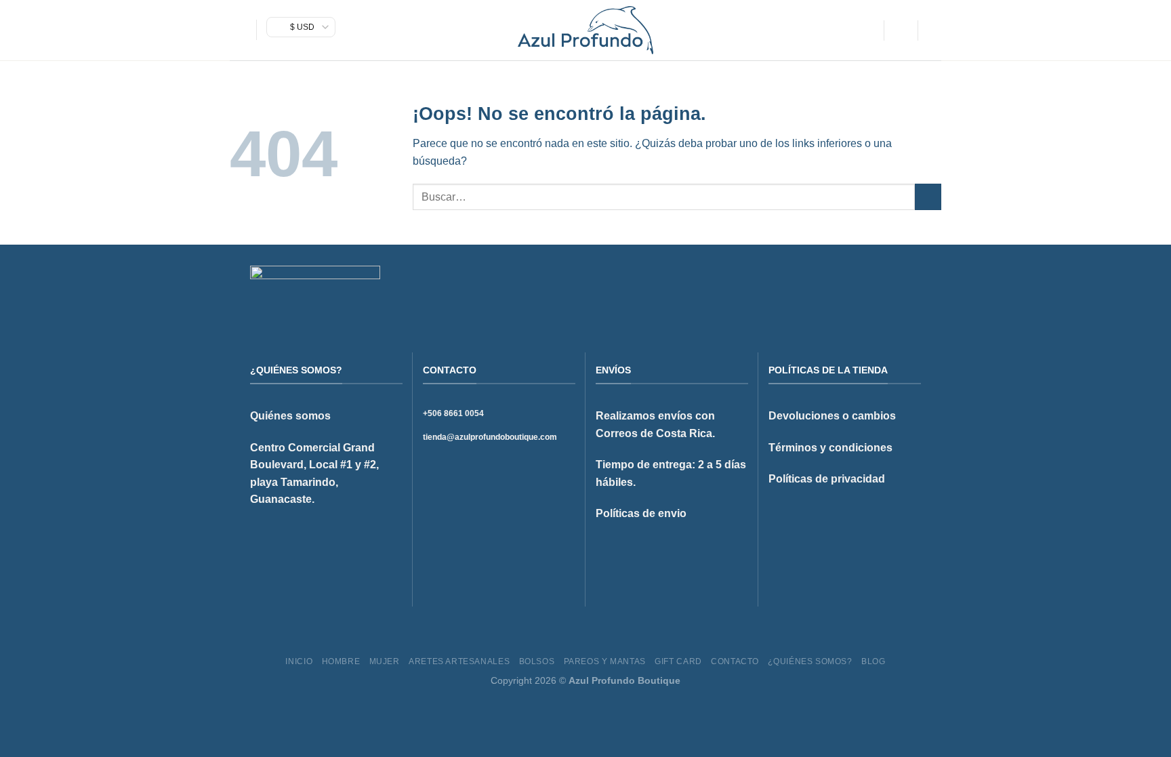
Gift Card (678, 661)
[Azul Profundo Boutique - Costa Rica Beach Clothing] (585, 30)
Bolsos (537, 661)
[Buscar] (868, 30)
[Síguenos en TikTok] (895, 289)
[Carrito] (934, 30)
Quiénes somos (290, 416)
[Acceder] (900, 30)
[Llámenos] (912, 289)
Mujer (384, 661)
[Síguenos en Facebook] (862, 289)
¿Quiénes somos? (810, 661)
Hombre (341, 661)
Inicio (298, 661)
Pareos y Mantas (605, 661)
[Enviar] (928, 197)
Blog (873, 661)
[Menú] (238, 30)
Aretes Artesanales (459, 661)
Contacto (735, 661)
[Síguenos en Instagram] (879, 289)
